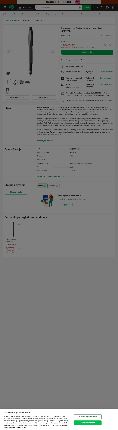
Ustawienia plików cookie (88, 416)
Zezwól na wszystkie (88, 422)
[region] (59, 419)
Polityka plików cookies (17, 427)
